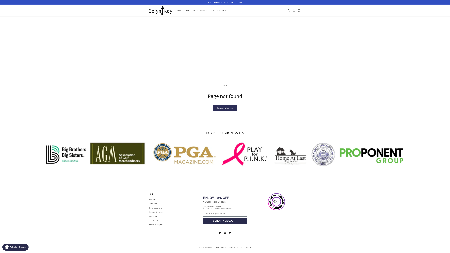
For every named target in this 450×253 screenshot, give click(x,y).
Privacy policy (231, 247)
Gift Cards (153, 204)
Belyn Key (208, 247)
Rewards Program (156, 224)
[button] (190, 10)
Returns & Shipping (157, 212)
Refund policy (219, 247)
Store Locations (155, 208)
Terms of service (245, 247)
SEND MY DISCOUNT (225, 220)
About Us (152, 200)
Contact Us (153, 220)
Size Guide (153, 216)
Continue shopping (225, 108)
